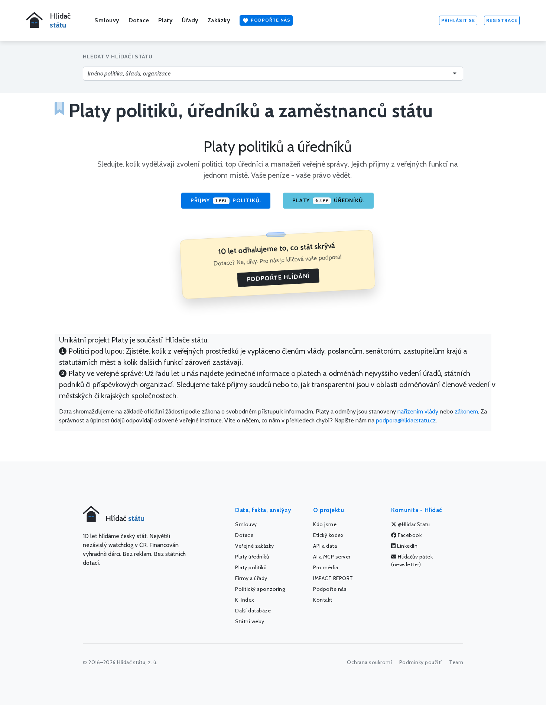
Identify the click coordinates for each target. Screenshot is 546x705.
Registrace (501, 20)
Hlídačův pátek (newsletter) (412, 560)
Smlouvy (107, 20)
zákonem (466, 411)
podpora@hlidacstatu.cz (406, 420)
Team (456, 662)
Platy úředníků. (328, 200)
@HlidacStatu (413, 524)
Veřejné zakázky (254, 546)
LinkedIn (407, 546)
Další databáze (253, 610)
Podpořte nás (269, 20)
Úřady (190, 20)
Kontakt (322, 599)
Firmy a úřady (251, 578)
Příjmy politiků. (226, 200)
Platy (165, 20)
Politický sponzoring (260, 589)
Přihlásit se (458, 20)
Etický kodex (328, 535)
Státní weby (249, 621)
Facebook (409, 535)
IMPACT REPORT (333, 578)
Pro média (325, 567)
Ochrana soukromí (369, 662)
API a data (325, 546)
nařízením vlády (417, 411)
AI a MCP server (332, 556)
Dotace (139, 20)
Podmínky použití (420, 662)
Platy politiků (250, 567)
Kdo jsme (325, 524)
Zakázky (219, 20)
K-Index (244, 599)
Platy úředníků (252, 556)
